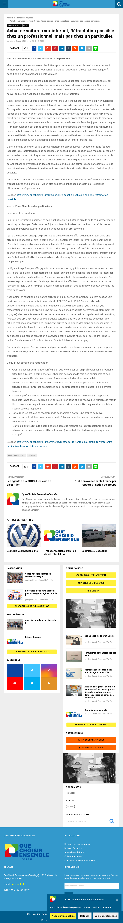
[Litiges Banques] (15, 641)
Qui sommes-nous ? (73, 856)
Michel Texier (15, 41)
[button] (117, 899)
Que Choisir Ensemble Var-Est (40, 580)
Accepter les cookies (63, 916)
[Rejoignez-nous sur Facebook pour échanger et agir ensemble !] (15, 594)
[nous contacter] (18, 884)
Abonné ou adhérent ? (75, 852)
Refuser (84, 916)
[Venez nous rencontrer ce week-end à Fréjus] (15, 577)
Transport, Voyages (14, 25)
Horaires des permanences (77, 844)
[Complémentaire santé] (74, 714)
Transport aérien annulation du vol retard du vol (60, 553)
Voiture (25, 25)
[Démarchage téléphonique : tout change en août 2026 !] (74, 673)
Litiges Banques (33, 637)
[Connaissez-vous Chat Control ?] (74, 640)
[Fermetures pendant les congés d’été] (74, 656)
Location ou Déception (94, 551)
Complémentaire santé (95, 710)
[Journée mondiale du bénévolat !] (15, 624)
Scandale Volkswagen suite (22, 551)
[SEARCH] (111, 822)
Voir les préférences (106, 916)
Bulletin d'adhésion (73, 848)
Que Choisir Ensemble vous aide (79, 860)
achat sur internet (16, 455)
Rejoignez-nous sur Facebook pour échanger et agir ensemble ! (41, 593)
